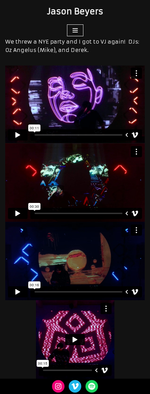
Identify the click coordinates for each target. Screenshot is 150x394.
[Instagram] (58, 386)
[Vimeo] (75, 386)
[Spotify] (91, 386)
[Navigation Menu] (75, 30)
